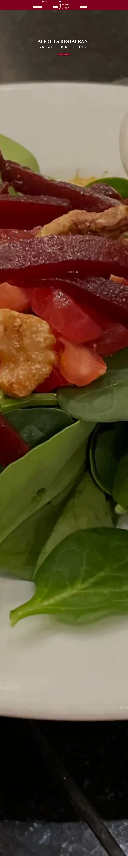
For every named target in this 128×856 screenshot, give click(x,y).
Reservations (37, 7)
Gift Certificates (47, 7)
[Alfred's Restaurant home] (64, 7)
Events (55, 7)
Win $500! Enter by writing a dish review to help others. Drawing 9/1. (61, 1)
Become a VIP (107, 7)
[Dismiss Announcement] (125, 1)
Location (83, 7)
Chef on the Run (75, 7)
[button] (30, 7)
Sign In (100, 7)
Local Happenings (92, 7)
